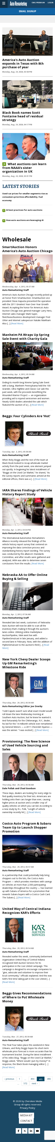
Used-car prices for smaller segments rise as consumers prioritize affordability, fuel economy (25, 197)
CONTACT (26, 1121)
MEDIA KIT (26, 1115)
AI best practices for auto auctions (24, 210)
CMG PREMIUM (38, 2)
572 (25, 1083)
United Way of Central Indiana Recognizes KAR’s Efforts (26, 911)
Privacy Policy (27, 1108)
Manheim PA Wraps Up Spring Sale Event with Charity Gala (25, 337)
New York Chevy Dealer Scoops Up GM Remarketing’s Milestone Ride (26, 663)
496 (49, 1078)
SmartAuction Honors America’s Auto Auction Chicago (27, 249)
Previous (10, 1078)
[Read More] (17, 323)
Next (34, 1083)
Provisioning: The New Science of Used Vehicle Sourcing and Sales (26, 745)
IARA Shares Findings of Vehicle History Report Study (27, 492)
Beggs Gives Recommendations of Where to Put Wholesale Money (26, 997)
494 (32, 1078)
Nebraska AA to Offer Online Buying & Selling (24, 577)
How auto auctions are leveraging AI (25, 220)
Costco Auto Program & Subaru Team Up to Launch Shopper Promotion (26, 827)
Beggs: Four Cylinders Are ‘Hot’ (26, 416)
